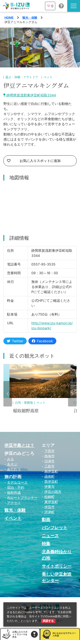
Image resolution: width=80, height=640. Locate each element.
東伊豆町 (51, 502)
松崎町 (49, 497)
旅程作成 (14, 492)
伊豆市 (49, 507)
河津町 (49, 512)
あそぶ (12, 464)
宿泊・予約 (15, 487)
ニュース (50, 535)
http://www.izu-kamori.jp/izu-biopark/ (52, 325)
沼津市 (49, 461)
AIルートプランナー (22, 497)
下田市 (49, 451)
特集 (46, 543)
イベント (13, 518)
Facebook (45, 341)
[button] (7, 393)
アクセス (14, 503)
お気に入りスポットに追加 (40, 161)
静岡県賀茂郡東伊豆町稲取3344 (30, 95)
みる (10, 459)
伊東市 (49, 486)
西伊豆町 (51, 481)
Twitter (17, 341)
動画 (46, 519)
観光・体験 (29, 17)
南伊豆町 (51, 471)
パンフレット (54, 527)
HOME (9, 17)
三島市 (49, 466)
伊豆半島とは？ (19, 445)
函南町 (49, 476)
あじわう (14, 469)
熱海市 (49, 456)
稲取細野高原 (26, 411)
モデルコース (17, 482)
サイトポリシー (57, 566)
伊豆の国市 (52, 492)
